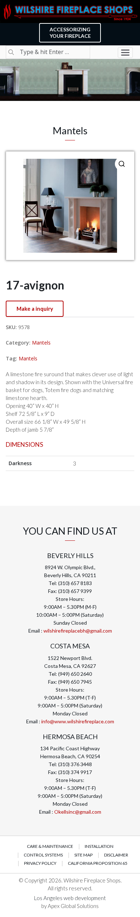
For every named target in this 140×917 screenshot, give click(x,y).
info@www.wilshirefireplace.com (77, 721)
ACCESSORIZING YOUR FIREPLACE (70, 32)
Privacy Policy (40, 863)
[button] (122, 164)
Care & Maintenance (50, 846)
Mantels (41, 342)
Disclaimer (116, 855)
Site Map (83, 855)
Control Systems (43, 855)
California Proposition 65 (97, 863)
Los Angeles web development (70, 898)
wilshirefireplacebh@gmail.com (77, 631)
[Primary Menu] (125, 52)
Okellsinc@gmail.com (77, 812)
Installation (99, 846)
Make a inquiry (35, 308)
